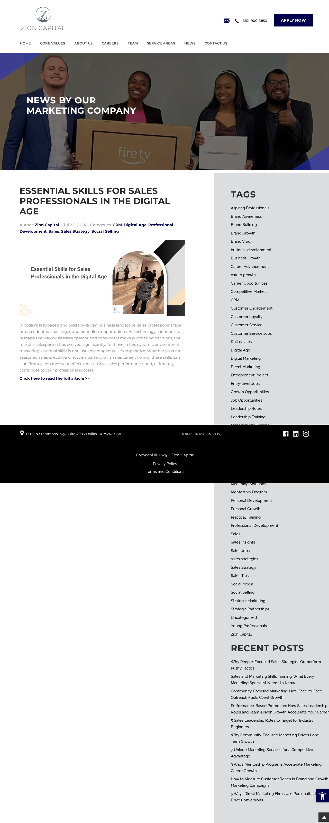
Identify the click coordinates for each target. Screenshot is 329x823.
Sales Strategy (75, 231)
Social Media (242, 584)
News (189, 43)
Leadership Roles (246, 408)
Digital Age (135, 224)
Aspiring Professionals (250, 208)
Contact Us (216, 43)
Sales (54, 231)
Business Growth (246, 258)
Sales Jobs (240, 550)
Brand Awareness (246, 216)
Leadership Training (248, 417)
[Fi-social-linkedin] (295, 433)
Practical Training (246, 517)
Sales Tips (240, 575)
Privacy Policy (165, 464)
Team (133, 43)
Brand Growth (243, 233)
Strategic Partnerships (250, 609)
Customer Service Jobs (251, 333)
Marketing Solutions (248, 484)
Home (25, 43)
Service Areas (161, 43)
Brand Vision (242, 241)
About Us (83, 43)
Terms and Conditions (165, 471)
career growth (243, 275)
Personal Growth (245, 509)
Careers (110, 43)
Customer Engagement (251, 308)
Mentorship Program (249, 492)
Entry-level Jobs (245, 383)
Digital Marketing (246, 358)
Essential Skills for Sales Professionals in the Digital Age (95, 201)
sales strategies (244, 559)
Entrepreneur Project (249, 375)
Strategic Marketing (248, 601)
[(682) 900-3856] (237, 21)
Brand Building (244, 224)
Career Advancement (250, 266)
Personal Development (251, 500)
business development (251, 250)
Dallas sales (241, 341)
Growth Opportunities (250, 392)
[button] (322, 795)
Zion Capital (241, 634)
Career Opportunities (249, 283)
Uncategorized (244, 617)
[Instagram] (306, 433)
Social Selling (105, 231)
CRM (117, 224)
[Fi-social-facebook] (285, 433)
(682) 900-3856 (254, 21)
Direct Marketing (245, 367)
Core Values (52, 43)
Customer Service (246, 325)
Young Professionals (249, 625)
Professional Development (254, 525)
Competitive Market (248, 291)
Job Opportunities (246, 400)
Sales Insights (243, 542)
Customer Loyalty (246, 316)
